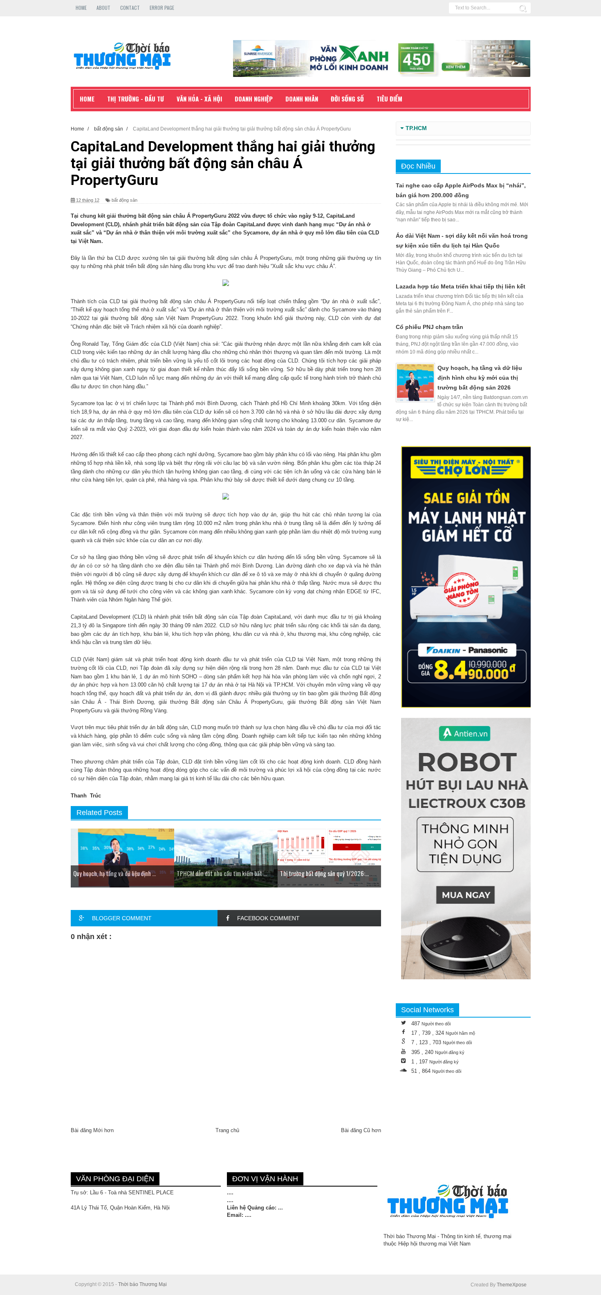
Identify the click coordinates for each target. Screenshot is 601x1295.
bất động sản (124, 200)
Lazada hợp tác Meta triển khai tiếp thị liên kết (460, 286)
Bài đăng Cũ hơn (361, 1130)
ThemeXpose (512, 1285)
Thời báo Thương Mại (142, 1284)
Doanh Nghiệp (254, 98)
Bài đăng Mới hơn (92, 1130)
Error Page (162, 7)
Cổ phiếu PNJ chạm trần (429, 327)
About (103, 7)
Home (81, 7)
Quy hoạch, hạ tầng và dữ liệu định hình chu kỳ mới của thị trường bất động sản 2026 (479, 378)
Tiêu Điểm (389, 98)
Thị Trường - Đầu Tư (135, 98)
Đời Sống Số (347, 98)
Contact (130, 7)
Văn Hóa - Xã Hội (199, 98)
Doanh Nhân (301, 98)
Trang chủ (227, 1130)
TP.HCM (416, 128)
